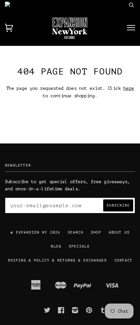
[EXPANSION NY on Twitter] (47, 311)
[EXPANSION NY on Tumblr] (103, 311)
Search (75, 232)
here (128, 88)
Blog (56, 246)
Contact (123, 260)
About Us (119, 232)
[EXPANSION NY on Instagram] (75, 311)
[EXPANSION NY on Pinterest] (89, 311)
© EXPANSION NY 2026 (35, 232)
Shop (96, 232)
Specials (79, 246)
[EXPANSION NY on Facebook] (61, 311)
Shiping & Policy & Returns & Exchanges (57, 260)
